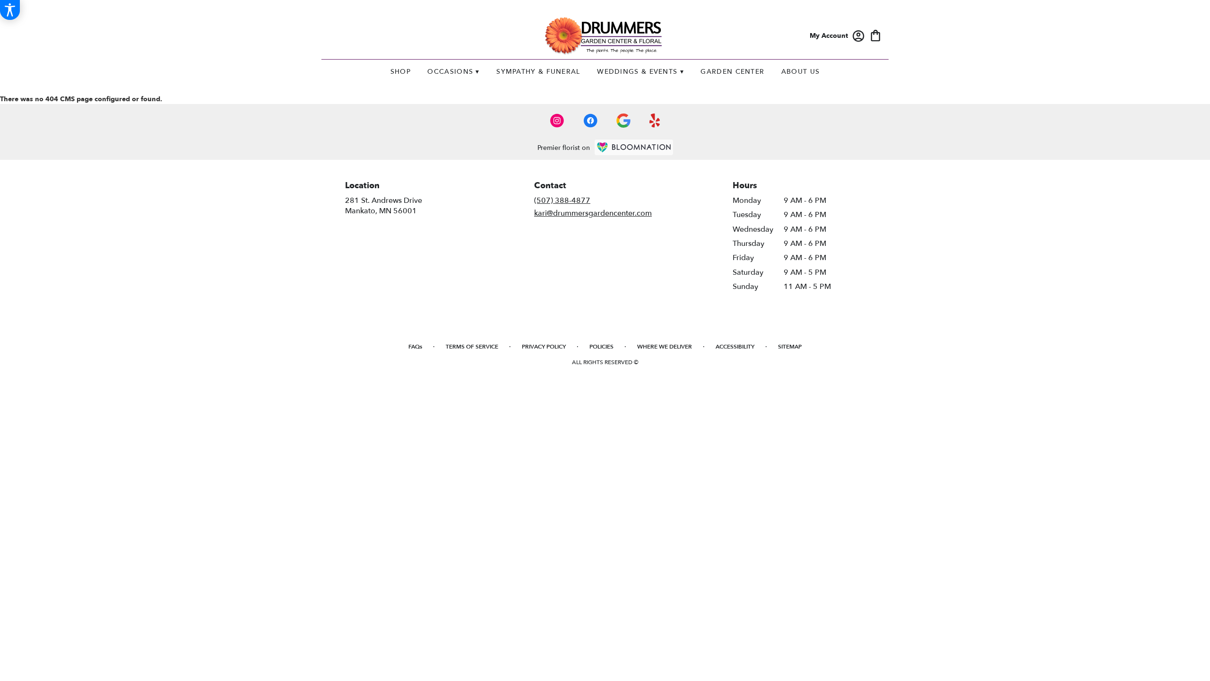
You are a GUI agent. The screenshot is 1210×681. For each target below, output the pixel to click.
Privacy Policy (544, 346)
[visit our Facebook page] (590, 121)
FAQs (415, 346)
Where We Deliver (664, 346)
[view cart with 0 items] (876, 35)
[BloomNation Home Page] (634, 147)
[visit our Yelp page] (655, 121)
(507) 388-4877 (562, 200)
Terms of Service (472, 346)
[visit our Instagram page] (557, 121)
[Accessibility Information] (10, 10)
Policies (601, 346)
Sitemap (790, 346)
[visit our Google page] (623, 121)
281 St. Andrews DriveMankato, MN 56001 (383, 205)
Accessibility (735, 346)
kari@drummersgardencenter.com (593, 213)
